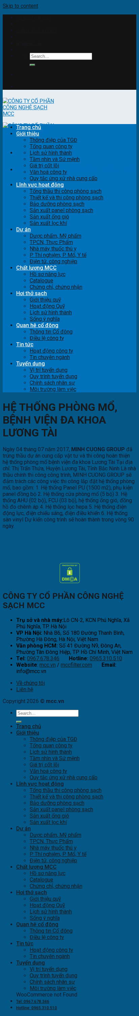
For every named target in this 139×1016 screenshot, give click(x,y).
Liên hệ (24, 689)
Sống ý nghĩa (45, 319)
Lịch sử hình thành (51, 153)
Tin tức (24, 344)
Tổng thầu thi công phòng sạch (66, 191)
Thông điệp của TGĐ (53, 140)
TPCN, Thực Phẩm (51, 242)
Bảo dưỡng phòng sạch (57, 204)
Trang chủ (28, 127)
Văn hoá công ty (48, 172)
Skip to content (20, 6)
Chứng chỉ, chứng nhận (56, 287)
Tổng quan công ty (51, 146)
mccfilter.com (76, 665)
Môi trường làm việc (53, 389)
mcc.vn (47, 665)
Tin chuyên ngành (50, 357)
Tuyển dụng (30, 363)
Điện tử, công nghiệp (53, 261)
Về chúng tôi (30, 683)
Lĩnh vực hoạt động (40, 185)
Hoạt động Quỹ (47, 306)
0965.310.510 (106, 658)
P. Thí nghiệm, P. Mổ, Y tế (58, 255)
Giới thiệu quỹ (45, 300)
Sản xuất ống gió (49, 216)
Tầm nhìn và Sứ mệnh (55, 159)
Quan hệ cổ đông (37, 325)
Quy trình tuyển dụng (53, 376)
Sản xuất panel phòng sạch (61, 210)
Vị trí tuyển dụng (48, 370)
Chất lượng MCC (36, 268)
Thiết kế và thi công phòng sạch (66, 197)
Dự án (23, 229)
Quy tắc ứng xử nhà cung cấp (64, 178)
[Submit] (32, 65)
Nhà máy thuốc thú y (53, 248)
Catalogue (41, 280)
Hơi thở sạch (31, 293)
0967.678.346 (43, 658)
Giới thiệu (27, 133)
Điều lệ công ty (47, 338)
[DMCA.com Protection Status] (69, 581)
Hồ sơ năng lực (47, 274)
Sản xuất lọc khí (48, 223)
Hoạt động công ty (51, 351)
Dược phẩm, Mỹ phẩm (55, 236)
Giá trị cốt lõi (44, 165)
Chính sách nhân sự (52, 383)
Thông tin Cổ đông (51, 331)
